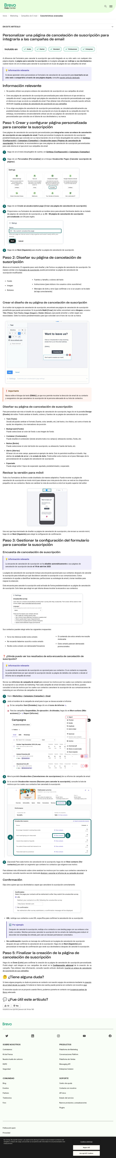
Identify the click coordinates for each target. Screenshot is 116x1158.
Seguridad (7, 1069)
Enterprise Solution (66, 1069)
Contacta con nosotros (67, 1088)
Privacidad (6, 1133)
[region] (58, 1147)
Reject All (86, 1147)
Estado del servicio (66, 1098)
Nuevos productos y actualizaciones (73, 1103)
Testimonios (7, 1098)
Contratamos (7, 1049)
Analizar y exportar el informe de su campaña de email (62, 873)
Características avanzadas (51, 16)
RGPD (5, 1064)
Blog (4, 1083)
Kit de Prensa (8, 1054)
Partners (6, 1093)
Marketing (14, 16)
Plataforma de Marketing (68, 1049)
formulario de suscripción (29, 270)
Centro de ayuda (65, 1083)
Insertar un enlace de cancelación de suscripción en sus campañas (40, 104)
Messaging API (64, 1064)
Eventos (6, 1088)
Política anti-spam (9, 1128)
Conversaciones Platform (68, 1054)
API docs (62, 1093)
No (17, 1006)
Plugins (62, 1108)
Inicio (5, 16)
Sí (8, 1006)
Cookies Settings (86, 1142)
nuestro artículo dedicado (70, 78)
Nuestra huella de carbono (13, 1059)
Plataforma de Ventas (67, 1059)
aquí (85, 985)
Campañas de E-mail (29, 16)
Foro (4, 1103)
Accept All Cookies (86, 1153)
